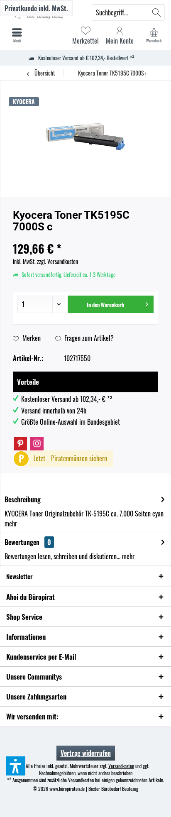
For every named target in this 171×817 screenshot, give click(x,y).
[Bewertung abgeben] (85, 238)
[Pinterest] (20, 443)
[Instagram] (37, 443)
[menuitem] (154, 35)
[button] (15, 765)
